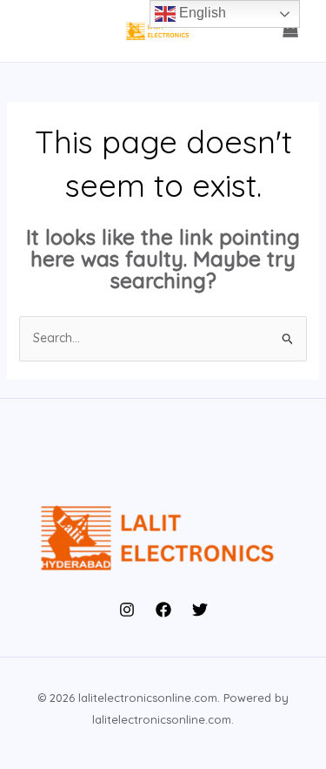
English (201, 12)
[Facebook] (163, 609)
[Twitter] (200, 609)
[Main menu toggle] (38, 31)
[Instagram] (127, 609)
